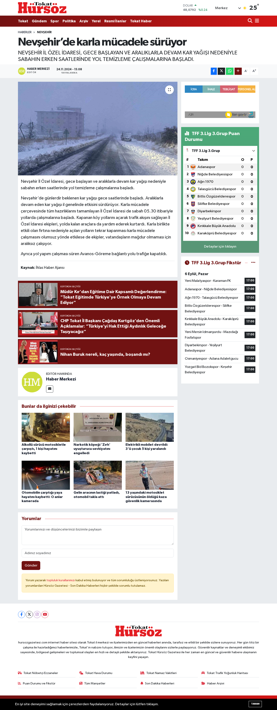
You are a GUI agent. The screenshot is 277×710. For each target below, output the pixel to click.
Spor (54, 21)
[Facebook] (21, 614)
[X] (29, 614)
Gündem (39, 21)
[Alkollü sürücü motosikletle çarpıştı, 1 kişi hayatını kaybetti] (46, 427)
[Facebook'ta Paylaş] (214, 71)
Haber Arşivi (215, 683)
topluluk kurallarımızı (61, 580)
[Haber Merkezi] (32, 382)
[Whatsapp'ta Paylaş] (230, 71)
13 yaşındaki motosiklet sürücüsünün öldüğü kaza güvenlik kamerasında (146, 497)
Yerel (96, 21)
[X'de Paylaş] (221, 71)
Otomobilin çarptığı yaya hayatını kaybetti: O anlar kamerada (42, 497)
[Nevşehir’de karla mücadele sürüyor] (97, 128)
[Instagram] (37, 614)
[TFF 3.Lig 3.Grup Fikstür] (253, 263)
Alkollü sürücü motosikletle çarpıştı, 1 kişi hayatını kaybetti (44, 449)
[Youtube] (44, 614)
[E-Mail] (49, 389)
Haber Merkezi (61, 379)
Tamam (255, 704)
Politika (69, 21)
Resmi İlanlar (115, 21)
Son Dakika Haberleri (159, 683)
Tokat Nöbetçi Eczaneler (40, 673)
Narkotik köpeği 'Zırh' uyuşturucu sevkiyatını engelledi (92, 449)
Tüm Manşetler (94, 683)
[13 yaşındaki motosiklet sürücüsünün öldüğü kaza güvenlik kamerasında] (150, 475)
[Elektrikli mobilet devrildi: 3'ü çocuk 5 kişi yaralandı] (150, 427)
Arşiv (83, 21)
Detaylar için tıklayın (220, 246)
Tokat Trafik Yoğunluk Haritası (227, 673)
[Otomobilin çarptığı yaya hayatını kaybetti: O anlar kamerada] (46, 475)
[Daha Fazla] (238, 71)
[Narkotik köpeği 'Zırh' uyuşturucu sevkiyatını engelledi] (98, 427)
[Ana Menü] (256, 21)
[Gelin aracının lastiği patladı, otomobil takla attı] (98, 475)
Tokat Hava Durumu (98, 673)
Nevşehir (44, 32)
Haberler (25, 32)
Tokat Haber (141, 21)
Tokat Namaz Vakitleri (161, 673)
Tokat (23, 21)
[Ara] (250, 21)
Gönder (31, 565)
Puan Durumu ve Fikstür (39, 683)
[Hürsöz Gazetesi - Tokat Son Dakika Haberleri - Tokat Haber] (42, 8)
